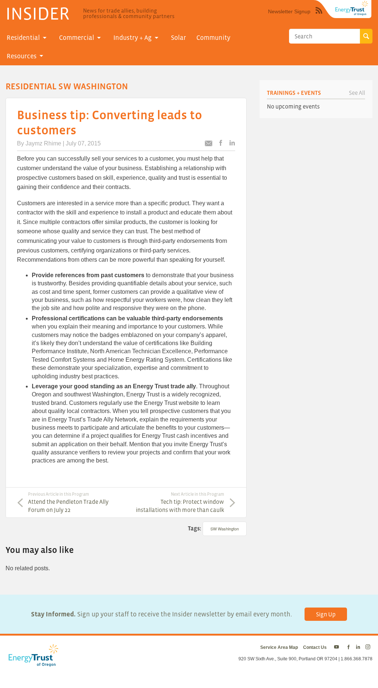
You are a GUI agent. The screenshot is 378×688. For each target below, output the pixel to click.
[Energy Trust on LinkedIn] (358, 647)
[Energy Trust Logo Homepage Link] (32, 662)
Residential (23, 37)
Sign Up (326, 614)
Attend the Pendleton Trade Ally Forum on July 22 (68, 502)
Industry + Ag (132, 37)
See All (357, 92)
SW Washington (224, 529)
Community (213, 37)
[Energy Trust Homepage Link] (351, 8)
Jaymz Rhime (43, 143)
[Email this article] (208, 144)
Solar (178, 37)
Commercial (76, 37)
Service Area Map (279, 647)
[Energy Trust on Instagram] (368, 647)
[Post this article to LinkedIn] (232, 143)
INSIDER (37, 13)
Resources (22, 56)
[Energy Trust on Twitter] (337, 647)
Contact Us (315, 647)
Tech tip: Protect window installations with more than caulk (180, 502)
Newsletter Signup (289, 11)
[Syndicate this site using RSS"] (319, 16)
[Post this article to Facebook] (221, 143)
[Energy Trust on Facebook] (348, 647)
